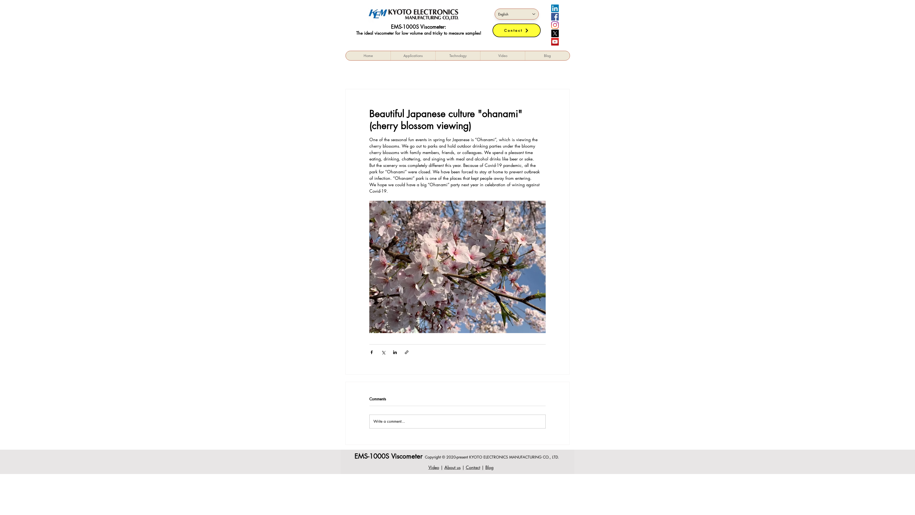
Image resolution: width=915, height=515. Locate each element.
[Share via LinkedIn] (395, 352)
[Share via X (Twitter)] (383, 352)
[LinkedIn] (555, 8)
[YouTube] (555, 42)
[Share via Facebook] (371, 352)
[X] (555, 33)
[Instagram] (555, 25)
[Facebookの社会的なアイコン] (555, 17)
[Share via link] (406, 352)
